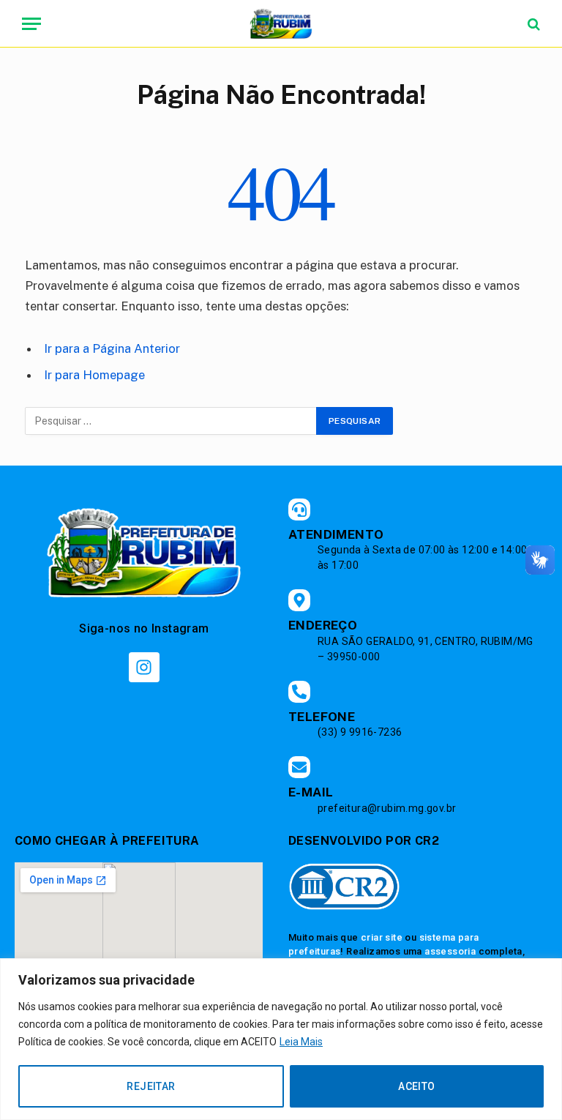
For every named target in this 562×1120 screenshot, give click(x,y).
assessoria (450, 951)
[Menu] (31, 23)
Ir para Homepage (94, 374)
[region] (281, 1039)
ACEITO (416, 1086)
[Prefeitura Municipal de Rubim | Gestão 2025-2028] (281, 24)
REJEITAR (151, 1086)
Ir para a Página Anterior (112, 348)
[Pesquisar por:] (171, 421)
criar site (381, 937)
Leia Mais (301, 1042)
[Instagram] (144, 667)
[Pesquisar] (532, 23)
